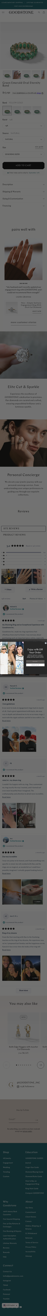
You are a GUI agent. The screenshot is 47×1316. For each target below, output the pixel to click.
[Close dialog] (45, 643)
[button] (35, 665)
